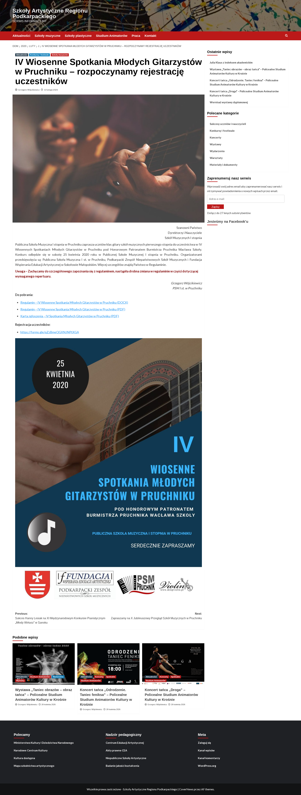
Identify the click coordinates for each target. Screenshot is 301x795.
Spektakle (110, 677)
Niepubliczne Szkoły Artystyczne (126, 758)
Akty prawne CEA (116, 750)
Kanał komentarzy (209, 758)
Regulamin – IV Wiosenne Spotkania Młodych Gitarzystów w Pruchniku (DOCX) (74, 302)
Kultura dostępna (24, 758)
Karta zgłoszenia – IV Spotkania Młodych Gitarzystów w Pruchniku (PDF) (69, 316)
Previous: (60, 618)
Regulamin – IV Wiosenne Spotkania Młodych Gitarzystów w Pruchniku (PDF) (72, 309)
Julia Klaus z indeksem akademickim (231, 62)
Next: (156, 616)
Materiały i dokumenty (223, 164)
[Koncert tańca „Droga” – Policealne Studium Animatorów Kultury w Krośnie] (173, 664)
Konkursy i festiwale (39, 55)
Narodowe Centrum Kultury (31, 750)
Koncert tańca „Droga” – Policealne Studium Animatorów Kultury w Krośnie (171, 695)
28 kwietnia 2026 (48, 704)
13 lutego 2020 (51, 89)
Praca (136, 36)
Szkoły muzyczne (47, 36)
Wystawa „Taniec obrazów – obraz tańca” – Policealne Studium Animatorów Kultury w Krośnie (43, 695)
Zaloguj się (204, 742)
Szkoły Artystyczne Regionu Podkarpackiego (50, 13)
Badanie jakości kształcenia (122, 765)
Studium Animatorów (111, 36)
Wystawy (20, 681)
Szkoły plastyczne (78, 36)
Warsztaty (216, 157)
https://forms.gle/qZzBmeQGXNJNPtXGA (49, 332)
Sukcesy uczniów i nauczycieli (228, 123)
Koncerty (99, 677)
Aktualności (21, 36)
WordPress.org (207, 765)
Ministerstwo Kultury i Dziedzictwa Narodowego (44, 742)
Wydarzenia (58, 677)
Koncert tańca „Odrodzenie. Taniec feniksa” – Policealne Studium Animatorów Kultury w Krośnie (244, 82)
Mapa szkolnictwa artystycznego (34, 765)
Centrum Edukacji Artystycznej (125, 742)
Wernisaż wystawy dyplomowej (229, 102)
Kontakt (150, 36)
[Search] (286, 36)
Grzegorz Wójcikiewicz (29, 89)
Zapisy (215, 206)
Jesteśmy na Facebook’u (227, 221)
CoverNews (186, 789)
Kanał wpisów (206, 750)
